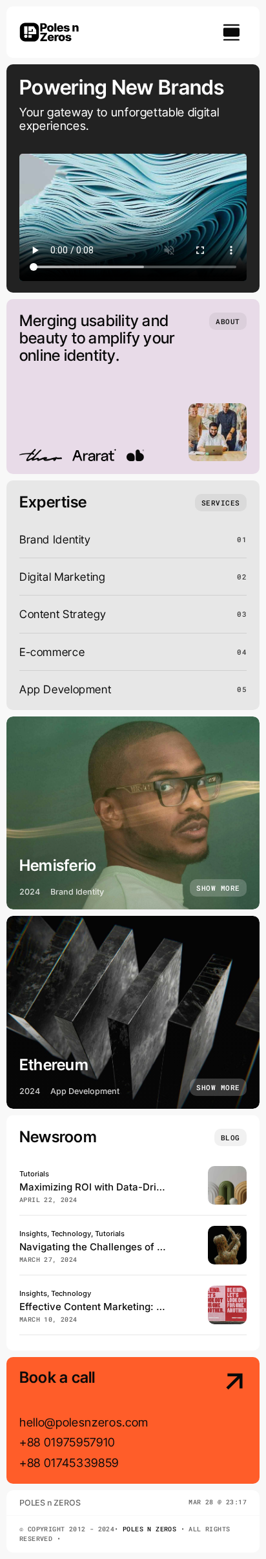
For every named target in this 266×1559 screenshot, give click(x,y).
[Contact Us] (221, 1421)
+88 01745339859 (69, 1462)
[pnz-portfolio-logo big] (49, 25)
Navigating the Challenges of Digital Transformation (140, 1247)
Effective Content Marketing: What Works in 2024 (135, 1306)
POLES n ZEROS (149, 1529)
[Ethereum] (133, 1012)
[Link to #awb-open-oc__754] (231, 32)
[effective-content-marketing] (227, 1291)
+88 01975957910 (67, 1442)
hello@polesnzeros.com (83, 1422)
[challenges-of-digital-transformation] (227, 1231)
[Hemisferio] (133, 812)
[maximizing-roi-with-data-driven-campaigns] (227, 1171)
